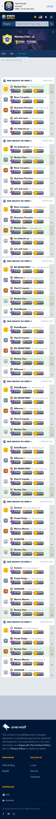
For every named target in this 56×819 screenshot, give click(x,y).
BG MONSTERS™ (22, 267)
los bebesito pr (21, 128)
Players (7, 23)
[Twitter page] (14, 814)
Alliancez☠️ (20, 277)
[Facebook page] (3, 814)
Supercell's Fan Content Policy (34, 745)
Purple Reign (20, 518)
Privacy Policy (18, 748)
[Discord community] (8, 814)
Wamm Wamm (21, 528)
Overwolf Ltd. (16, 808)
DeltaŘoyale (20, 309)
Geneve (18, 507)
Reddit (5, 771)
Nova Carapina (21, 97)
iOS (7, 794)
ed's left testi (21, 118)
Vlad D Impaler (22, 288)
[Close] (2, 6)
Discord (34, 771)
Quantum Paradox (23, 107)
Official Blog (8, 765)
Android (9, 800)
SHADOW (19, 539)
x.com (33, 765)
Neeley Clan (20, 86)
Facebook (35, 776)
